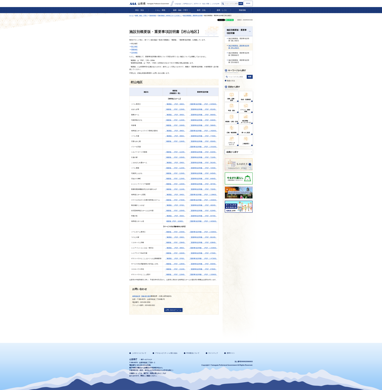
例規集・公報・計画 (231, 121)
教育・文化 (201, 10)
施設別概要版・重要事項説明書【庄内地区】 (238, 61)
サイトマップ (213, 353)
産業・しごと (222, 10)
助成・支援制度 (246, 99)
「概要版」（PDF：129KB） (175, 264)
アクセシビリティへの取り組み (166, 353)
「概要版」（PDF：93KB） (175, 162)
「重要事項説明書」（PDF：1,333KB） (203, 248)
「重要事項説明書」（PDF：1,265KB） (203, 274)
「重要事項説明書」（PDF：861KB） (203, 237)
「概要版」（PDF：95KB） (175, 216)
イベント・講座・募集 (245, 110)
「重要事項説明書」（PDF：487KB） (203, 184)
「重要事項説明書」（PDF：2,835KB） (203, 104)
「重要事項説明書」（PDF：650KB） (203, 141)
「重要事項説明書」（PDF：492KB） (203, 205)
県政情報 (242, 10)
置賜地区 (134, 49)
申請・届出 (231, 110)
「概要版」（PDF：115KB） (175, 109)
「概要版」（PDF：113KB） (175, 173)
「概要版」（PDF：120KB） (175, 184)
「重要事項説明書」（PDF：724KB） (203, 168)
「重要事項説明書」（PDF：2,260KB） (203, 232)
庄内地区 (134, 52)
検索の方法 (231, 81)
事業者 (248, 3)
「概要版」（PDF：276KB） (175, 200)
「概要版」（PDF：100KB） (175, 125)
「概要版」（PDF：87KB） (175, 205)
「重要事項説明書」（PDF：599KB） (203, 125)
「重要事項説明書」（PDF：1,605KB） (203, 221)
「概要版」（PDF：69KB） (175, 104)
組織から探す (232, 152)
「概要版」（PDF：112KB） (175, 168)
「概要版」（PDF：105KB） (175, 157)
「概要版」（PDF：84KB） (175, 194)
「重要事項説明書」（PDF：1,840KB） (203, 200)
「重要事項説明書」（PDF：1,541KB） (203, 147)
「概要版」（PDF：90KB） (175, 115)
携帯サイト (231, 353)
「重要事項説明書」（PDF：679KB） (203, 269)
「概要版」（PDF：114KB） (175, 120)
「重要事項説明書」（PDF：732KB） (203, 189)
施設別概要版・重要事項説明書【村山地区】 (238, 47)
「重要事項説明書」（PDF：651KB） (203, 109)
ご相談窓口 (245, 143)
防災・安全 (139, 10)
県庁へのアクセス (146, 359)
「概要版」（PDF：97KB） (175, 258)
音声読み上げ (187, 3)
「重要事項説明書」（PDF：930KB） (203, 264)
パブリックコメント (231, 143)
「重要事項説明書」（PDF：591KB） (203, 162)
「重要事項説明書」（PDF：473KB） (203, 253)
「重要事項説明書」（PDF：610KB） (203, 210)
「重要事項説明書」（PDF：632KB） (203, 152)
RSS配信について (192, 353)
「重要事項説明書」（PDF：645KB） (203, 173)
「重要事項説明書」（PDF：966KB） (203, 115)
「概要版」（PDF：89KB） (175, 136)
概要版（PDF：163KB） (175, 221)
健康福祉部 (136, 296)
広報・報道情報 (231, 132)
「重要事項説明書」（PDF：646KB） (203, 120)
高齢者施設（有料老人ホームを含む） (170, 15)
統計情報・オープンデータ (246, 121)
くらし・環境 (160, 10)
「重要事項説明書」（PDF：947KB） (203, 216)
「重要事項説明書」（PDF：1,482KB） (203, 131)
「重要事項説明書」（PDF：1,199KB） (203, 194)
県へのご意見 (246, 132)
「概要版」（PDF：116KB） (175, 141)
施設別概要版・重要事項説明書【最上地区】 (238, 40)
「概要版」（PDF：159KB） (175, 242)
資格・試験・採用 (231, 99)
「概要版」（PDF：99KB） (175, 131)
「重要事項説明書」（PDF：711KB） (203, 157)
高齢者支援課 (146, 296)
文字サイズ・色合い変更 (201, 3)
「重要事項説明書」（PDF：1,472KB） (203, 258)
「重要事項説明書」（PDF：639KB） (203, 242)
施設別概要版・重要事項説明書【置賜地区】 (238, 54)
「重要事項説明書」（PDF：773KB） (203, 136)
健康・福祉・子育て (180, 10)
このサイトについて (139, 353)
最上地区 (134, 46)
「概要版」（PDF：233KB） (175, 232)
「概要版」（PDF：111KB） (175, 152)
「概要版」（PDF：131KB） (175, 269)
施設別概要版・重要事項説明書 (193, 15)
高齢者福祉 (152, 15)
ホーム (131, 15)
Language (178, 3)
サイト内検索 (223, 4)
